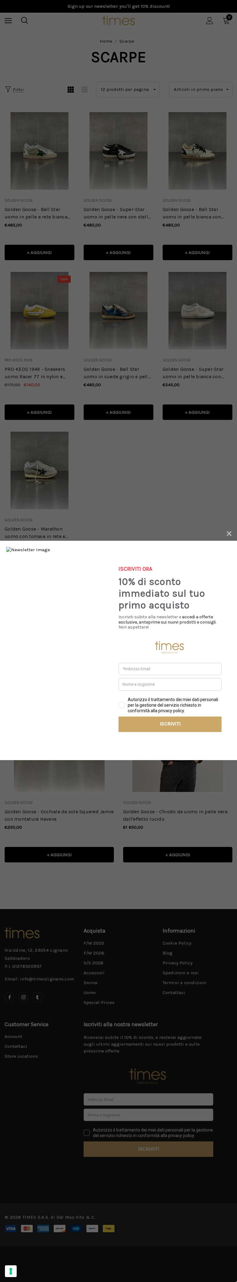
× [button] (229, 532)
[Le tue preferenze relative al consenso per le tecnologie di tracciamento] (11, 1271)
